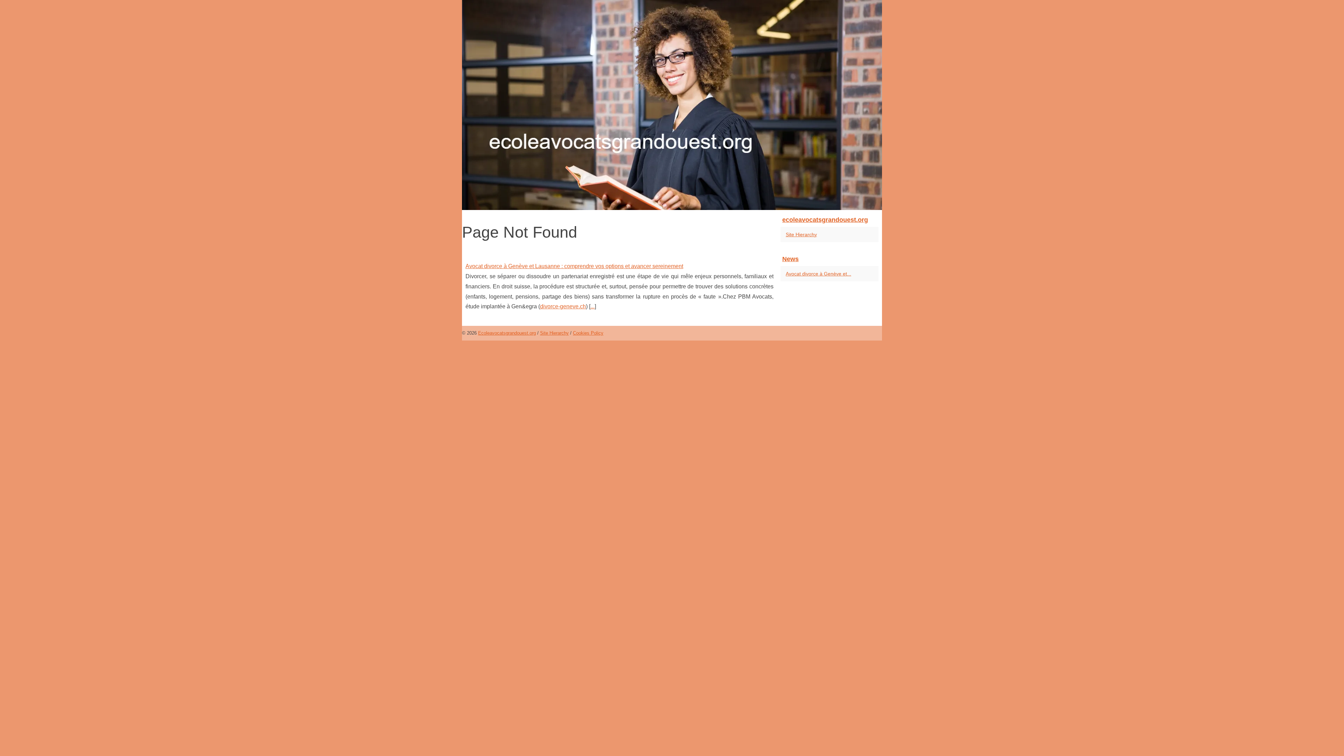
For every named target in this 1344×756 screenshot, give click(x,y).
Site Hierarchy (801, 234)
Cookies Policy (588, 333)
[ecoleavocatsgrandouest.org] (672, 105)
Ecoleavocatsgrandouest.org (507, 333)
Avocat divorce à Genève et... (818, 273)
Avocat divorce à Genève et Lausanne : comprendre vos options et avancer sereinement (574, 266)
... (592, 306)
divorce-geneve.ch (563, 306)
